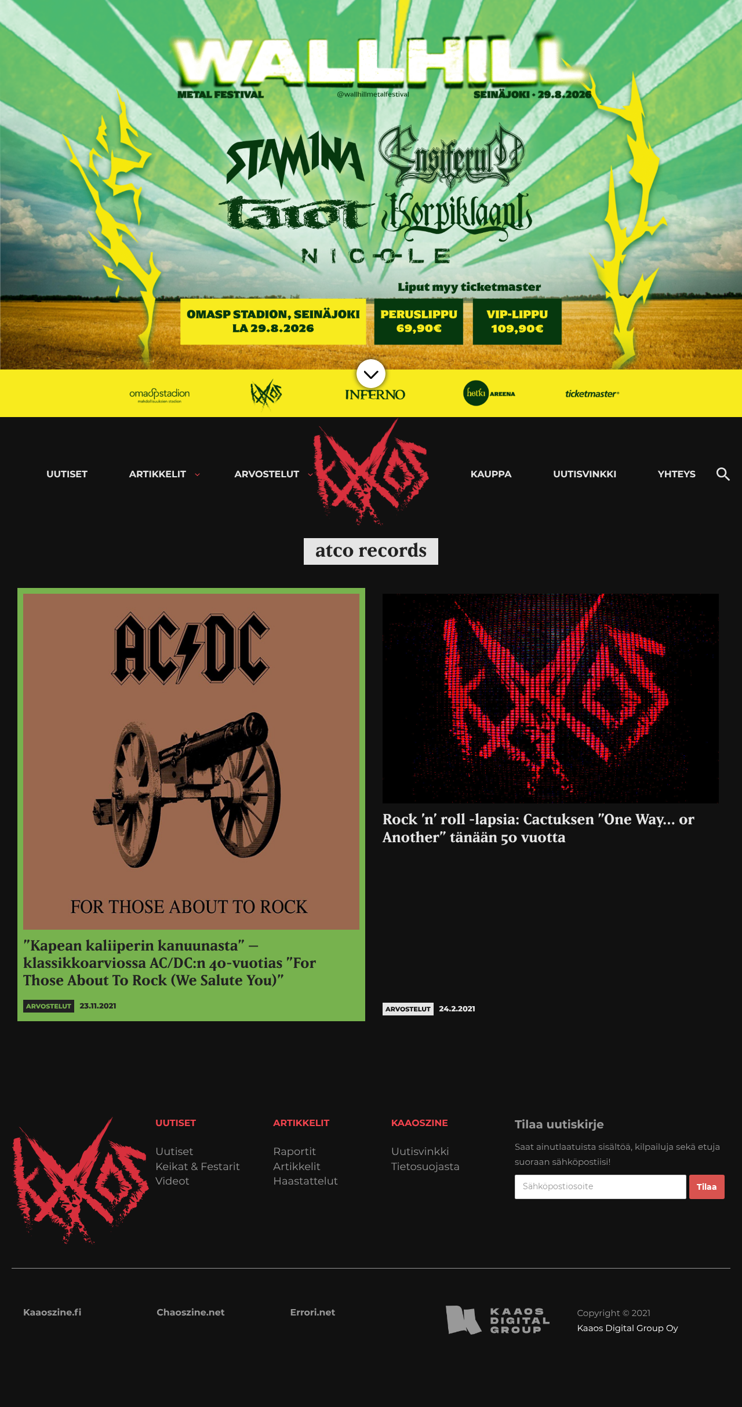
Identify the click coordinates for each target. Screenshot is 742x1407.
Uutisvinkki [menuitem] (584, 474)
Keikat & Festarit (197, 1167)
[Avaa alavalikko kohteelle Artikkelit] (197, 474)
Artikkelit (297, 1167)
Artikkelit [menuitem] (157, 474)
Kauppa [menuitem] (491, 474)
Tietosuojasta (425, 1167)
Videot (172, 1181)
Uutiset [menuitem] (67, 474)
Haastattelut (305, 1181)
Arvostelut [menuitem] (267, 474)
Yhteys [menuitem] (677, 474)
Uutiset (174, 1152)
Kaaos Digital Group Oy (627, 1327)
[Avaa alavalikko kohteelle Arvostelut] (310, 474)
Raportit (294, 1152)
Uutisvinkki (420, 1152)
